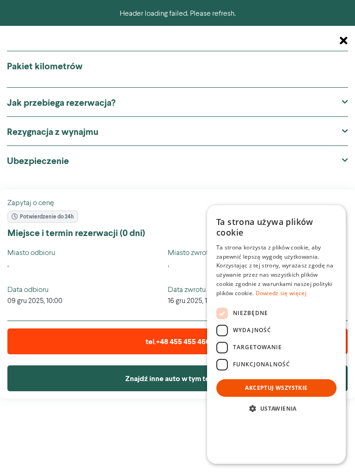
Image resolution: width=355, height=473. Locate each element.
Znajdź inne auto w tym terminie (177, 378)
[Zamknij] (343, 40)
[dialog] (276, 334)
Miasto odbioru (31, 252)
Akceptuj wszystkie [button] (276, 388)
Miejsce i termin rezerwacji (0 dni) (76, 232)
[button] (276, 408)
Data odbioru (28, 289)
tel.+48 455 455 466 (178, 341)
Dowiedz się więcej (281, 293)
